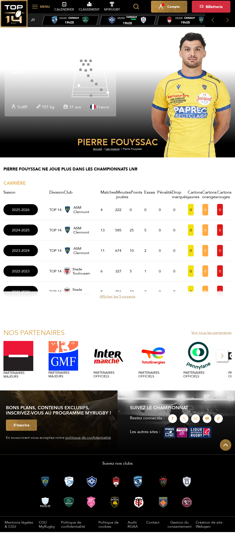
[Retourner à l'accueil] (14, 16)
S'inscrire (21, 425)
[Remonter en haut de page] (225, 445)
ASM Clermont (81, 209)
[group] (70, 20)
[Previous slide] (212, 20)
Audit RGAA (133, 524)
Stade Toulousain (81, 271)
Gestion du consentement (180, 524)
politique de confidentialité (88, 437)
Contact (152, 522)
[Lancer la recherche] (136, 6)
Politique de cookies (108, 524)
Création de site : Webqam (210, 524)
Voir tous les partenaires (211, 332)
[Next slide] (227, 20)
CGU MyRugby (47, 524)
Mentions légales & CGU (19, 524)
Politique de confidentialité (73, 524)
